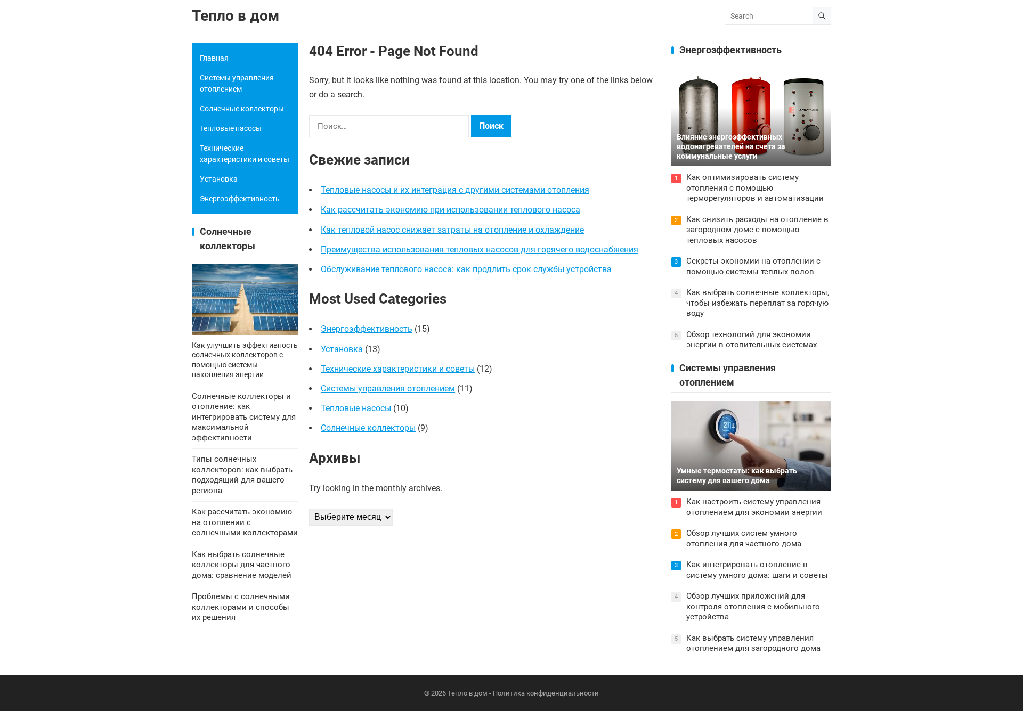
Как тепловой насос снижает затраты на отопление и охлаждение (452, 230)
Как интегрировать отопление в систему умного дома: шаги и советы (757, 570)
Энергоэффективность (366, 329)
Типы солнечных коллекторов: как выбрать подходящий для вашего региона (242, 474)
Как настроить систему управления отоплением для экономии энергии (754, 507)
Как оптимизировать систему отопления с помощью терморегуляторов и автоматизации (755, 188)
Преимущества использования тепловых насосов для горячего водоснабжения (479, 249)
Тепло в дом (235, 15)
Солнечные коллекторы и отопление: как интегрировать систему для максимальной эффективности (244, 417)
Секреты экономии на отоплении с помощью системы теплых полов (753, 266)
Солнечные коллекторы (368, 428)
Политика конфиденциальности (546, 693)
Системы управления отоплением (388, 388)
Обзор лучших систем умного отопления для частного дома (743, 538)
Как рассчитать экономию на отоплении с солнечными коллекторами (245, 522)
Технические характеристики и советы (398, 369)
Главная (214, 58)
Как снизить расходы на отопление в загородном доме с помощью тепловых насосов (757, 230)
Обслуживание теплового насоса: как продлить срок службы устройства (466, 269)
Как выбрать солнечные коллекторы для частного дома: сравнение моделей (241, 565)
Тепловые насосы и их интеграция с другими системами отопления (455, 190)
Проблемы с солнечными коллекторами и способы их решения (241, 607)
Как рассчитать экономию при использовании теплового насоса (450, 210)
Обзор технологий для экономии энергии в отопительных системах (751, 340)
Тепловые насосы (356, 408)
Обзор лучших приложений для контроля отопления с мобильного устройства (753, 606)
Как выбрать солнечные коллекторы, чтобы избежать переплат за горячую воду (757, 303)
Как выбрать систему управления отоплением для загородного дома (753, 643)
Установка (342, 349)
